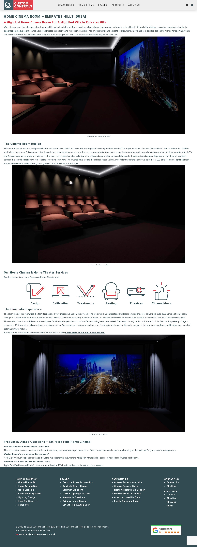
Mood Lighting (26, 490)
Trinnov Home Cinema (75, 501)
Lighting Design (26, 497)
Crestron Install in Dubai (127, 497)
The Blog (171, 486)
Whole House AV (26, 482)
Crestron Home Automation (78, 482)
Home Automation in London (129, 490)
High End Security (27, 501)
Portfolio (118, 5)
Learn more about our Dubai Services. (85, 332)
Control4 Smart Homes (75, 486)
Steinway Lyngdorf (73, 490)
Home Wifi (23, 505)
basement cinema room (16, 31)
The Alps (171, 502)
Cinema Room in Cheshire (128, 482)
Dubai (170, 506)
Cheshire (171, 498)
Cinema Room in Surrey (126, 486)
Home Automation (28, 486)
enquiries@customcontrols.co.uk (36, 534)
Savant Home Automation (76, 505)
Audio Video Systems (29, 493)
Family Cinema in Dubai (126, 501)
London (171, 494)
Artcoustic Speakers (74, 497)
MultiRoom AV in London (127, 493)
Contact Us (173, 482)
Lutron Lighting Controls (76, 493)
